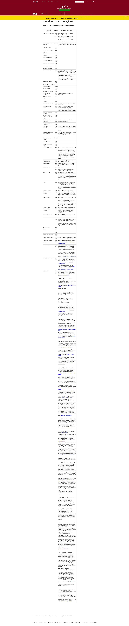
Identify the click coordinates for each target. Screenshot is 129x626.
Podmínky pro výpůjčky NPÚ (75, 622)
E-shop (52, 1)
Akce (49, 1)
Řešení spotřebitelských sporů (53, 622)
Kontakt (61, 1)
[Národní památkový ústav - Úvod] (36, 2)
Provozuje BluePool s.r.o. (93, 622)
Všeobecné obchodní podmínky (65, 622)
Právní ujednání (34, 622)
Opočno (64, 6)
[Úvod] (42, 1)
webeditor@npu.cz (85, 622)
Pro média (57, 1)
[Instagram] (93, 2)
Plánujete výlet (87, 1)
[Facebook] (92, 2)
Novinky (45, 1)
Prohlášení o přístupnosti (42, 622)
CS (96, 1)
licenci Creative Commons (54, 614)
